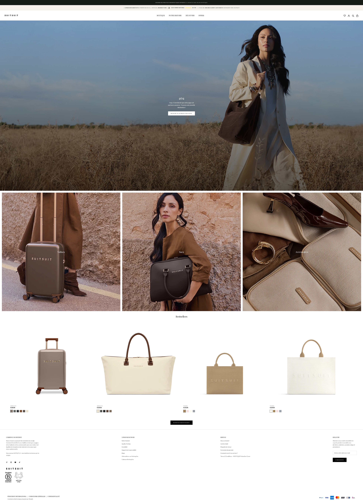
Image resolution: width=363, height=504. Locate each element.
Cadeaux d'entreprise (128, 459)
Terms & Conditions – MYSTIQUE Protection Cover (235, 456)
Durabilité (124, 447)
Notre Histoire (175, 15)
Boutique (161, 15)
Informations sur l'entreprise (130, 456)
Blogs (123, 453)
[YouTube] (15, 462)
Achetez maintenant (181, 422)
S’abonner (339, 460)
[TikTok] (19, 462)
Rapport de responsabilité (129, 450)
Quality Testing (126, 444)
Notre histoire (126, 440)
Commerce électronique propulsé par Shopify (20, 499)
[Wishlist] (345, 16)
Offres (201, 15)
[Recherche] (353, 16)
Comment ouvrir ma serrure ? (229, 453)
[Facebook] (6, 462)
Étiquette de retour (226, 447)
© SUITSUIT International (17, 496)
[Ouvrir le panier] (357, 16)
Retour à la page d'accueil (181, 113)
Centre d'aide (224, 444)
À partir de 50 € (137, 7)
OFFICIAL (159, 7)
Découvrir (190, 15)
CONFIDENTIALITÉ (53, 496)
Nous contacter (225, 440)
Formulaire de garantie (227, 450)
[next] (357, 363)
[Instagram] (11, 462)
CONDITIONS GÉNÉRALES (37, 496)
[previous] (6, 363)
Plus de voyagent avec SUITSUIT (219, 7)
